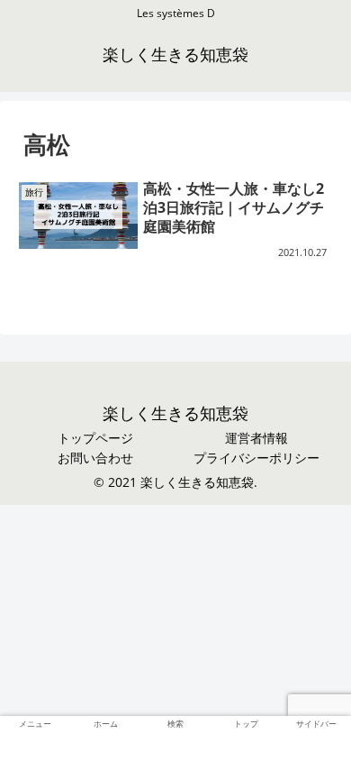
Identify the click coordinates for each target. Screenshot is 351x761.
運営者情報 (256, 438)
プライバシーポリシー (257, 458)
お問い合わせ (95, 458)
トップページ (95, 438)
